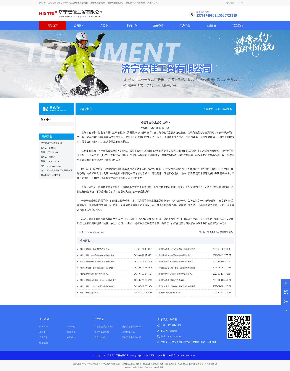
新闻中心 (132, 25)
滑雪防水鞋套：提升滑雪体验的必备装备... (176, 274)
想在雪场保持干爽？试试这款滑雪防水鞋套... (98, 262)
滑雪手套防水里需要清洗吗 (220, 232)
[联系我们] (285, 301)
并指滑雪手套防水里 (131, 326)
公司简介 (79, 25)
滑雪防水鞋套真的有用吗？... (170, 293)
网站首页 (52, 25)
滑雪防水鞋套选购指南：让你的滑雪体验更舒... (99, 280)
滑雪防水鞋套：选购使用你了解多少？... (96, 249)
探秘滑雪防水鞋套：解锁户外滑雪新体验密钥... (177, 268)
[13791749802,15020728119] (285, 283)
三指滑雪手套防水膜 (131, 337)
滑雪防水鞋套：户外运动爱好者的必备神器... (98, 286)
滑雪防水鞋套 (128, 332)
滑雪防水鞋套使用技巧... (90, 293)
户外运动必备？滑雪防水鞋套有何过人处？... (176, 262)
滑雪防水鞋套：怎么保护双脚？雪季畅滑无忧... (177, 249)
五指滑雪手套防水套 (103, 326)
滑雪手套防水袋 (101, 332)
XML (241, 3)
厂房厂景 (185, 25)
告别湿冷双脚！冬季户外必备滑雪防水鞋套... (176, 255)
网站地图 (230, 3)
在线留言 (211, 25)
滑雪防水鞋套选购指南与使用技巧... (94, 274)
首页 (217, 109)
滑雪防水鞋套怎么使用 (94, 232)
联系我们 (237, 25)
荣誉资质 (158, 25)
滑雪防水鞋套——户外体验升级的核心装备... (98, 255)
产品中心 (105, 25)
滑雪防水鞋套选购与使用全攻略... (172, 280)
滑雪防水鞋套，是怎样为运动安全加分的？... (98, 268)
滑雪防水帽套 (100, 337)
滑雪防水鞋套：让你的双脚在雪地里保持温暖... (177, 286)
